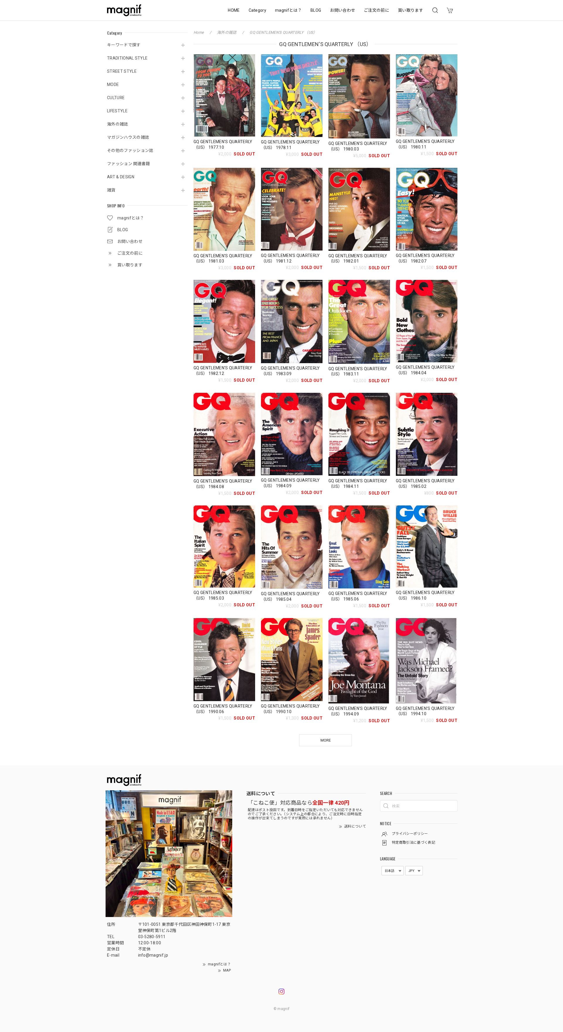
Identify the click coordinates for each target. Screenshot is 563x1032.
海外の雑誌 (117, 124)
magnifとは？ (288, 10)
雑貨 (111, 190)
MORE (325, 740)
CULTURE (116, 97)
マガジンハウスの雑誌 (128, 137)
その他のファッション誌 (130, 150)
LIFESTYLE (117, 111)
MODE (113, 84)
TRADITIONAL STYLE (127, 58)
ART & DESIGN (120, 177)
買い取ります (410, 10)
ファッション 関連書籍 (128, 163)
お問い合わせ (342, 10)
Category (258, 10)
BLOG (316, 10)
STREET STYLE (122, 71)
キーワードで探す (124, 45)
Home (199, 32)
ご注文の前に (376, 10)
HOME (234, 10)
